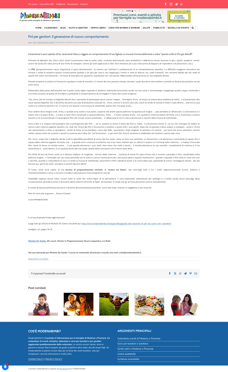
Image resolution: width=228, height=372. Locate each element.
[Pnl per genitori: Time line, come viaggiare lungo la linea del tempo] (78, 304)
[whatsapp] (181, 4)
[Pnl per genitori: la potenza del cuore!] (114, 304)
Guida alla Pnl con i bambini (45, 42)
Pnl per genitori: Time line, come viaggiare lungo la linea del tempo (78, 298)
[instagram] (171, 4)
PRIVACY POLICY (53, 359)
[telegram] (176, 4)
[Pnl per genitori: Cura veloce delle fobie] (149, 304)
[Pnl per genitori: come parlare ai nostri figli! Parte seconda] (185, 304)
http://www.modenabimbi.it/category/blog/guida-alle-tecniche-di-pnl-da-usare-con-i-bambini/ (126, 223)
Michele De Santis (37, 241)
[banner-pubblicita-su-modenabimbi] (151, 11)
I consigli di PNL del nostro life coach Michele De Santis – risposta (43, 297)
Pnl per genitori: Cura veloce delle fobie (149, 300)
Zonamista (63, 369)
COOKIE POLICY (36, 359)
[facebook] (165, 4)
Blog (34, 42)
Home (30, 42)
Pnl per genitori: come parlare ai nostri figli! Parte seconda (185, 298)
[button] (192, 28)
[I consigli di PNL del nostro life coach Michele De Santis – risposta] (43, 304)
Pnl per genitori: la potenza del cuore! (114, 300)
